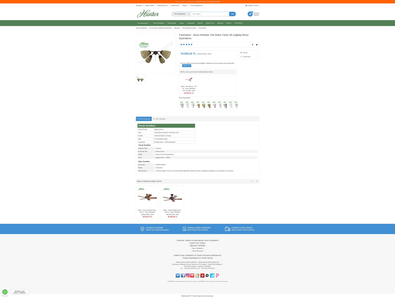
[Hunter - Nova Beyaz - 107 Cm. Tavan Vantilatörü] (189, 80)
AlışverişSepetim (256, 14)
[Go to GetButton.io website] (5, 296)
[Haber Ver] (186, 65)
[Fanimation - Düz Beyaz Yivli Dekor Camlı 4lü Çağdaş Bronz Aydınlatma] (230, 105)
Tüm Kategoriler (142, 23)
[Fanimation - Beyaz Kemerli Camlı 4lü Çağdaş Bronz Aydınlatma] (186, 105)
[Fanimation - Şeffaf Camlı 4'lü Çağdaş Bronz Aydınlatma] (235, 105)
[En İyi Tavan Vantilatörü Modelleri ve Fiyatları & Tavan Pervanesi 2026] (148, 18)
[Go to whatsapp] (5, 292)
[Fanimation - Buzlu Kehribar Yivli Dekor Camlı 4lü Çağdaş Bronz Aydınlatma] (208, 105)
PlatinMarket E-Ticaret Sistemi (191, 296)
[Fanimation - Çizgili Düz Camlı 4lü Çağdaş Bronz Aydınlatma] (213, 105)
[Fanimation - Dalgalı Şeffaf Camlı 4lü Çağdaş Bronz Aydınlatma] (224, 105)
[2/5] (182, 44)
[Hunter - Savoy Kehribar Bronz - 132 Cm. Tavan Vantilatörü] (147, 197)
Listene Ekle (246, 56)
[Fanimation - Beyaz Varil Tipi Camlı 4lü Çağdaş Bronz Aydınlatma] (192, 105)
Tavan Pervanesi (197, 251)
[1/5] (181, 44)
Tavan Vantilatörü (197, 248)
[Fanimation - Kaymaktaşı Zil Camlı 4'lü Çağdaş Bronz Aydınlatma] (181, 105)
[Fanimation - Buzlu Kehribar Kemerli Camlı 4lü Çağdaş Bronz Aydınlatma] (203, 105)
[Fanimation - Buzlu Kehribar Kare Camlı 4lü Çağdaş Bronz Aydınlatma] (197, 105)
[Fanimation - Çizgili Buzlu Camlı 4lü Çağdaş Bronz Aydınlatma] (219, 105)
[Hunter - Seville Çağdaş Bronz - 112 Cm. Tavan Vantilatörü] (172, 197)
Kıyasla (245, 52)
